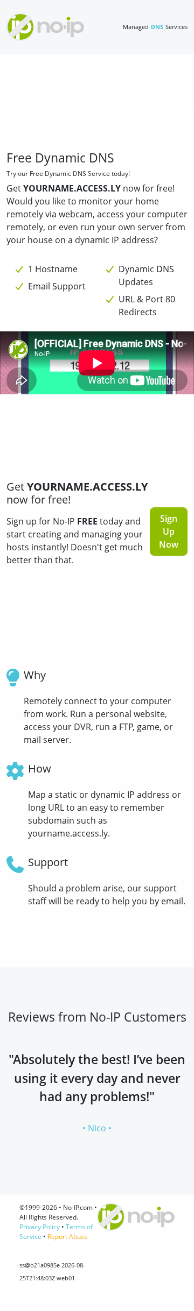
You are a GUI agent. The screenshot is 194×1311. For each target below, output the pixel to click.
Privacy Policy (39, 1226)
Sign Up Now (168, 531)
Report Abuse (67, 1236)
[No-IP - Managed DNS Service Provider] (45, 27)
